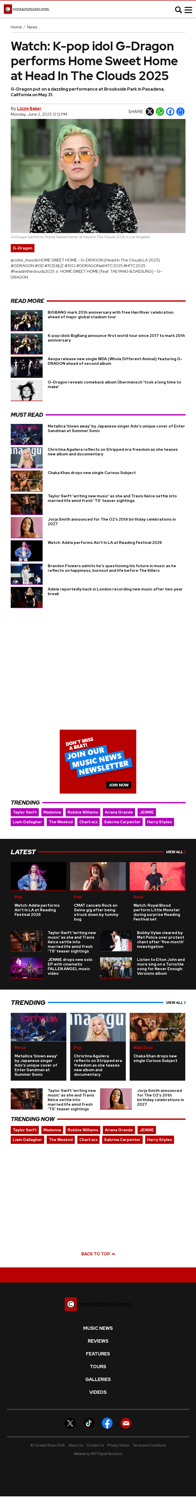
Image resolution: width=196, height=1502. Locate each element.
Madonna (52, 812)
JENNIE (147, 812)
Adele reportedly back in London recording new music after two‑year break (115, 591)
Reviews (98, 1341)
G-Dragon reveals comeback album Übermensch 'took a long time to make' (114, 384)
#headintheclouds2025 (33, 271)
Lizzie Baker (29, 108)
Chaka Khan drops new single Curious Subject (92, 472)
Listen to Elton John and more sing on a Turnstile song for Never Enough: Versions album (161, 966)
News (32, 27)
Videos (98, 1392)
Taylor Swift (25, 812)
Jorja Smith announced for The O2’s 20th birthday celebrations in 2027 (112, 522)
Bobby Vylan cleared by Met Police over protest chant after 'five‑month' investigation (160, 939)
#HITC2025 (134, 265)
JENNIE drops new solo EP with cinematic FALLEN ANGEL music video (70, 966)
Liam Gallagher (27, 822)
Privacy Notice (118, 1445)
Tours (98, 1366)
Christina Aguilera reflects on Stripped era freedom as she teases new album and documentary (113, 452)
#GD (39, 265)
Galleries (98, 1379)
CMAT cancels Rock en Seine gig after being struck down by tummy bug (96, 912)
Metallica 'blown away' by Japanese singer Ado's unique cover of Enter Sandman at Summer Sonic (116, 428)
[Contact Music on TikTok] (88, 1423)
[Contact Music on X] (70, 1423)
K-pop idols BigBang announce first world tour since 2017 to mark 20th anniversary (116, 338)
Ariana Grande (119, 812)
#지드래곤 (54, 265)
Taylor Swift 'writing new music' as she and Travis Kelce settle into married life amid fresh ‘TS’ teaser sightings (112, 498)
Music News (98, 1328)
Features (98, 1354)
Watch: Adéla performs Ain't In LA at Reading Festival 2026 (105, 542)
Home (16, 27)
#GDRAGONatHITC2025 (99, 265)
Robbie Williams (83, 812)
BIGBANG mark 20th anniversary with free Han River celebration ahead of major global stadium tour (111, 315)
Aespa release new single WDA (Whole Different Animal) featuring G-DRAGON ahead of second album (115, 361)
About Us (76, 1445)
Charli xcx (88, 822)
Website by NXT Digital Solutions (98, 1454)
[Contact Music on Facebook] (107, 1423)
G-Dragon (22, 248)
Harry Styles (159, 822)
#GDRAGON (22, 265)
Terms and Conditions (149, 1445)
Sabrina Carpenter (122, 822)
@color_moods (24, 260)
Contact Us (95, 1445)
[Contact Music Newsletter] (125, 1423)
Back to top (96, 1254)
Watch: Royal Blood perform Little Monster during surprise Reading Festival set (156, 912)
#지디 (70, 265)
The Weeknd (61, 822)
